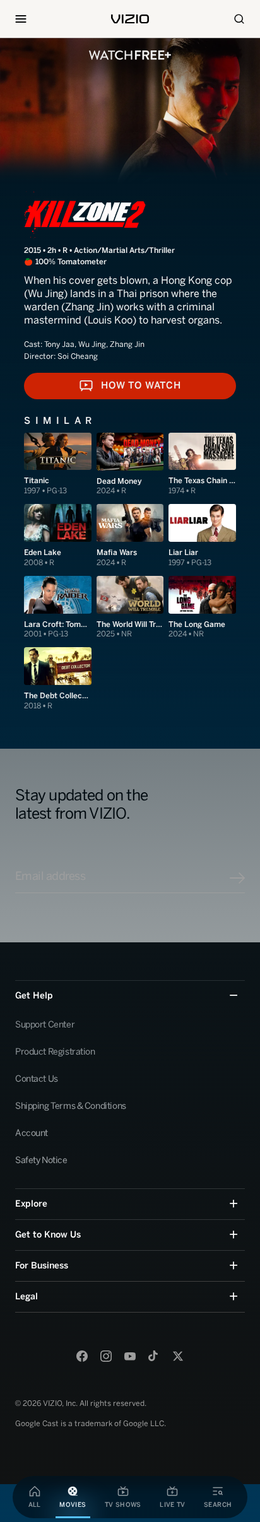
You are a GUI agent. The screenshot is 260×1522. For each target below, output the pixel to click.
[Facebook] (82, 1356)
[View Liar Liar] (202, 536)
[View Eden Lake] (58, 536)
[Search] (239, 19)
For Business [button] (41, 1265)
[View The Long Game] (202, 608)
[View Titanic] (58, 464)
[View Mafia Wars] (130, 536)
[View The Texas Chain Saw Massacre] (202, 464)
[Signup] (237, 878)
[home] (130, 19)
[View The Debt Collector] (58, 679)
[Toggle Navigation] (21, 19)
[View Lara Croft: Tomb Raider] (58, 608)
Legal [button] (26, 1296)
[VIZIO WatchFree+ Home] (130, 55)
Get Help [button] (34, 995)
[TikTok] (154, 1356)
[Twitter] (178, 1356)
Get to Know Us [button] (48, 1234)
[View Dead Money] (130, 464)
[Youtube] (130, 1356)
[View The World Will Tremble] (130, 608)
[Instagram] (106, 1356)
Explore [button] (31, 1203)
